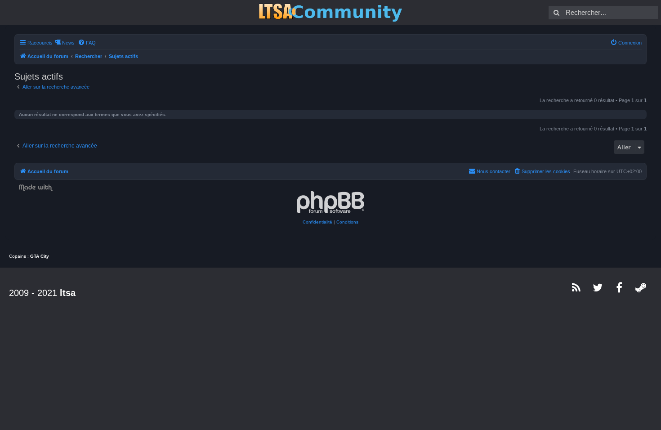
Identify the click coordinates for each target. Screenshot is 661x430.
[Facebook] (620, 287)
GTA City (39, 256)
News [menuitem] (68, 42)
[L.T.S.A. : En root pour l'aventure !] (330, 12)
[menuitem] (87, 42)
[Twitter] (598, 287)
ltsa (68, 293)
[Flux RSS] (576, 287)
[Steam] (641, 287)
